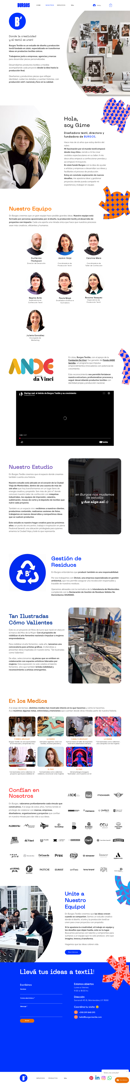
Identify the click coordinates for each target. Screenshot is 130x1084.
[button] (110, 5)
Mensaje (23, 1006)
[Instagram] (103, 1078)
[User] (76, 1012)
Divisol (77, 578)
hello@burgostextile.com (90, 1017)
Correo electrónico (27, 998)
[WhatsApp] (109, 1078)
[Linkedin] (97, 1078)
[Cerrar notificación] (127, 1071)
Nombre (23, 989)
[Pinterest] (91, 1078)
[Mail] (76, 1017)
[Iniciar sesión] (94, 5)
